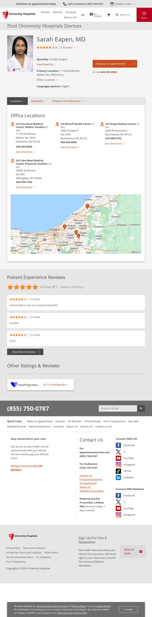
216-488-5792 (113, 138)
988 (82, 506)
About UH (85, 487)
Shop (109, 14)
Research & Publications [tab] (66, 101)
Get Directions (24, 152)
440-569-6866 (108, 72)
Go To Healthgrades (54, 384)
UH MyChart (98, 15)
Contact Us (86, 475)
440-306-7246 (24, 182)
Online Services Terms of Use (52, 606)
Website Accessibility (92, 491)
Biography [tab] (37, 101)
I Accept (128, 609)
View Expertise (45, 64)
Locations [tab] (15, 101)
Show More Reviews (24, 352)
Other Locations (46, 79)
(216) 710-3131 (89, 467)
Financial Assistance (91, 479)
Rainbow (83, 14)
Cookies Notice (102, 606)
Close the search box (134, 15)
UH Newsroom (88, 483)
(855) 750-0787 (28, 408)
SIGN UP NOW (129, 551)
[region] (76, 224)
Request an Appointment (110, 63)
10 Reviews (65, 47)
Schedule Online (123, 3)
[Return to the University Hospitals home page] (19, 14)
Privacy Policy (79, 606)
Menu (144, 17)
